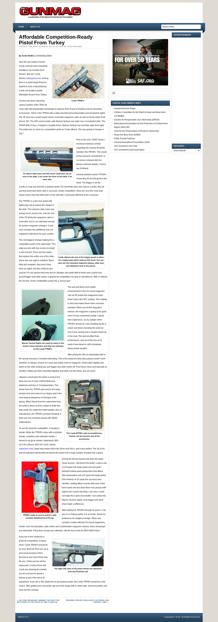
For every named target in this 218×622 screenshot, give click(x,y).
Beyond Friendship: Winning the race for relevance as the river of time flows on (38, 601)
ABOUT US (35, 27)
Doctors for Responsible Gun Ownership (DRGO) (136, 120)
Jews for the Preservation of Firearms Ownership (136, 131)
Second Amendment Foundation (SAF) (132, 142)
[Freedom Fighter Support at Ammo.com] (114, 93)
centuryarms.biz (33, 78)
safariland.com (26, 449)
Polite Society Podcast (124, 138)
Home (21, 27)
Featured (77, 46)
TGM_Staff (33, 46)
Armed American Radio (125, 108)
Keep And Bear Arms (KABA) (127, 135)
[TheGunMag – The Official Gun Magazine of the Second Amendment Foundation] (51, 17)
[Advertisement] (187, 89)
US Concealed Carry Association (129, 150)
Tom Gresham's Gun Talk (125, 146)
